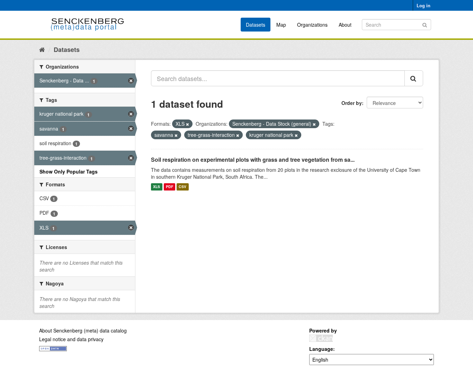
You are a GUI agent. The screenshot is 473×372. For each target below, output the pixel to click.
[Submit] (425, 24)
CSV (182, 186)
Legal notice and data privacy (71, 339)
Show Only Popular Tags (68, 171)
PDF (169, 186)
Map (281, 24)
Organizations (312, 24)
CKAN (321, 338)
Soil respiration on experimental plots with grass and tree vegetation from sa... (253, 159)
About (345, 24)
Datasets (255, 24)
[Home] (42, 49)
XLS (156, 186)
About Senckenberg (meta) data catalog (83, 330)
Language (321, 348)
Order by (351, 102)
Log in (423, 5)
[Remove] (187, 124)
